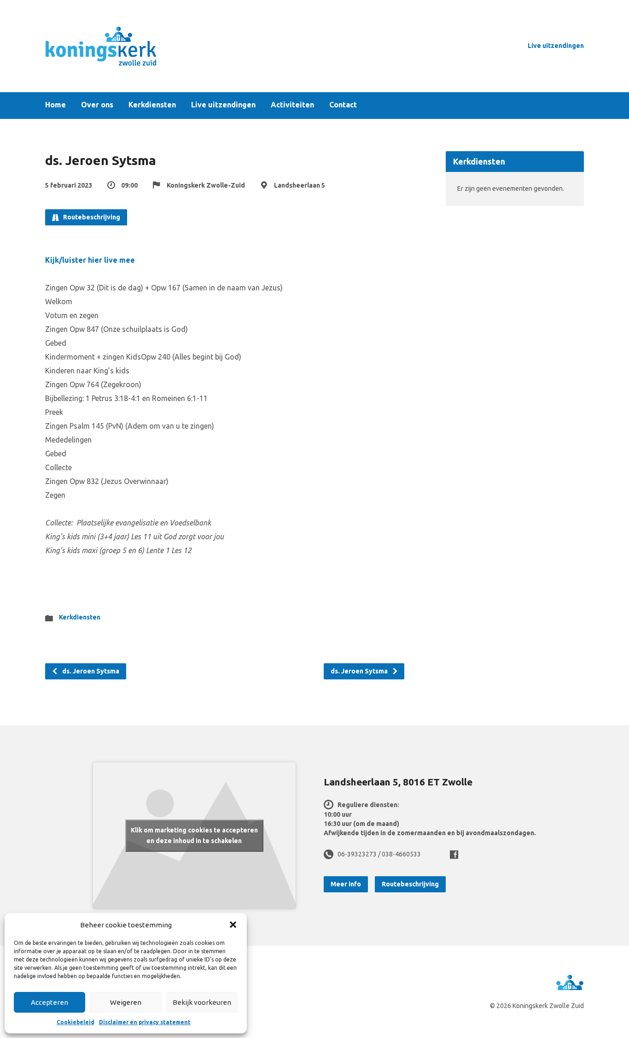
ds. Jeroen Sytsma (90, 671)
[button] (233, 924)
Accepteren (49, 1002)
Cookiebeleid (75, 1022)
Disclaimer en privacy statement (145, 1022)
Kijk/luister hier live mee (90, 260)
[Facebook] (454, 854)
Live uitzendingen (556, 45)
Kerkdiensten (152, 105)
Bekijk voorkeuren (202, 1002)
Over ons (97, 105)
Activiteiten (292, 105)
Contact (343, 105)
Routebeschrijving (91, 217)
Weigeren (125, 1002)
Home (55, 105)
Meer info (346, 884)
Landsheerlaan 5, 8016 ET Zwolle (398, 781)
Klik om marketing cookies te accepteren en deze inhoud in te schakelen (194, 835)
